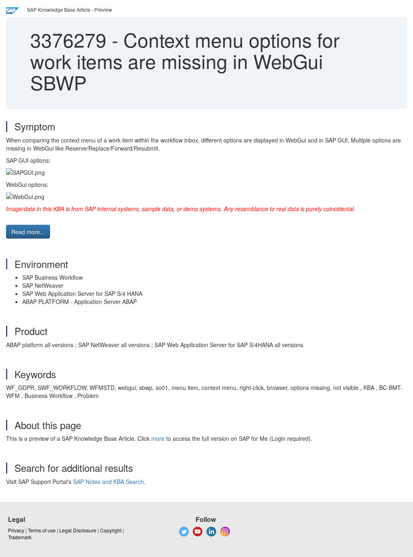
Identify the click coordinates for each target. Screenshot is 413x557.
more (158, 438)
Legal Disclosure (77, 530)
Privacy (16, 530)
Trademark (19, 537)
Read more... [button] (28, 232)
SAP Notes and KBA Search (108, 481)
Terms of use (42, 530)
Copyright (110, 530)
